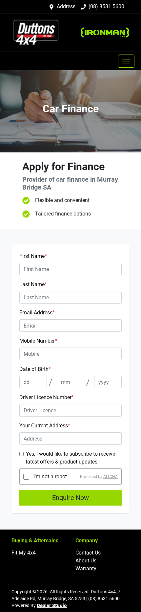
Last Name (33, 284)
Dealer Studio (52, 605)
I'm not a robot (50, 476)
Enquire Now (70, 498)
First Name (33, 256)
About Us (85, 560)
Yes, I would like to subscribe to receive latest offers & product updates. (70, 458)
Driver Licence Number (46, 397)
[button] (126, 61)
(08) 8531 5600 (106, 6)
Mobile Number (38, 341)
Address (66, 6)
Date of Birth (35, 369)
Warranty (85, 568)
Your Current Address (44, 425)
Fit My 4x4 (23, 553)
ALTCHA (110, 476)
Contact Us (88, 553)
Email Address (37, 312)
